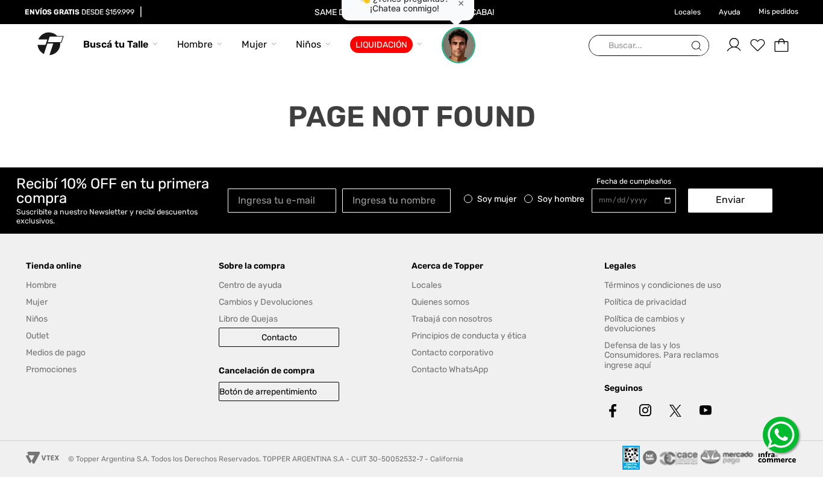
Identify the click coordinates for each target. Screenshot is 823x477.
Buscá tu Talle (115, 44)
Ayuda (729, 12)
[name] (399, 200)
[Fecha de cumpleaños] (637, 201)
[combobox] (649, 46)
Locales (687, 12)
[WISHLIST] (757, 45)
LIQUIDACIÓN (381, 45)
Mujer (254, 44)
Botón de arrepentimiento (268, 392)
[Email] (285, 200)
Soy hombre (560, 199)
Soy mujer (496, 199)
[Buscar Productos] (699, 46)
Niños (308, 44)
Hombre (195, 44)
